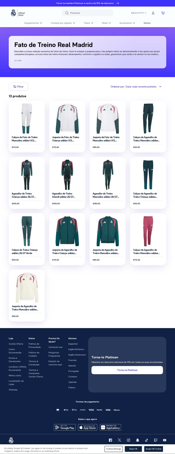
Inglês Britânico (76, 349)
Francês (72, 360)
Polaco (71, 387)
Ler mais (17, 60)
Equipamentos (31, 23)
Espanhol (73, 344)
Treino (87, 23)
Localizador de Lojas (16, 383)
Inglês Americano (77, 354)
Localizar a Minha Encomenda (17, 368)
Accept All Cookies (153, 449)
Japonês (72, 382)
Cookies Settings (113, 449)
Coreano (72, 376)
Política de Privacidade (35, 345)
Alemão (72, 365)
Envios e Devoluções (15, 360)
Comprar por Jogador (61, 23)
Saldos (147, 23)
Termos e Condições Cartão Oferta (36, 373)
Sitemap (13, 389)
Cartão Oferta (16, 344)
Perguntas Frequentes (54, 354)
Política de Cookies (34, 354)
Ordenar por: (133, 86)
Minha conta (15, 375)
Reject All (133, 449)
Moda (105, 23)
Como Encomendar (15, 351)
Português (73, 371)
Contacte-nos (55, 347)
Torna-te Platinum (127, 370)
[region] (87, 449)
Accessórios (126, 23)
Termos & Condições (34, 363)
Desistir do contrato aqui (55, 363)
